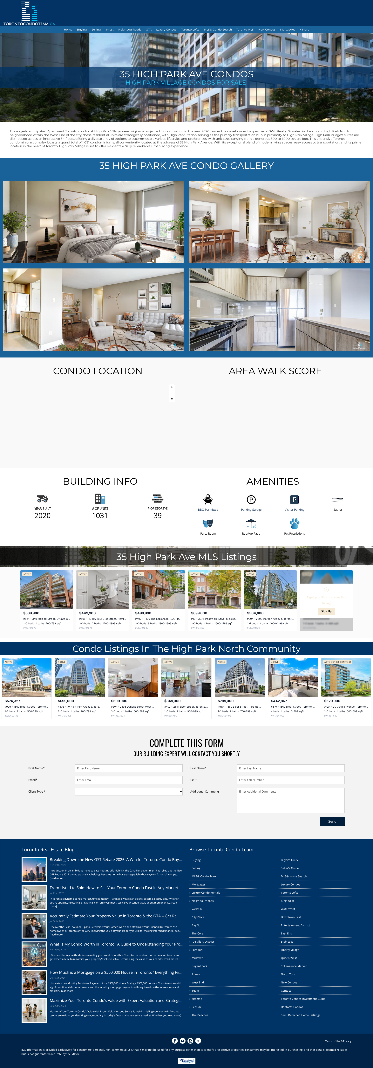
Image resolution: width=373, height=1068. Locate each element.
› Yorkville (196, 909)
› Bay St (194, 925)
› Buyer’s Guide (289, 860)
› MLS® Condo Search (203, 876)
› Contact (285, 990)
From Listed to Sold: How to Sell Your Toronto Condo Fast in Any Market (114, 887)
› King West (286, 901)
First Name (36, 768)
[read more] (56, 878)
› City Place (196, 917)
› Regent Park (198, 966)
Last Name (198, 768)
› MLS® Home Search (293, 876)
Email (32, 780)
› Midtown (196, 958)
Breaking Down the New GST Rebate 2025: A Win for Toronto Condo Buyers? (117, 859)
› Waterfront (287, 909)
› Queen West (288, 958)
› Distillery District (201, 941)
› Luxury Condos (289, 884)
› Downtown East (290, 917)
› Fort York (196, 950)
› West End (196, 982)
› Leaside (195, 1007)
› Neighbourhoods (201, 901)
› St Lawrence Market (293, 966)
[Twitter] (198, 1041)
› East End (285, 933)
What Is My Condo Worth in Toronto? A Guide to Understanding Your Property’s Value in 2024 (117, 944)
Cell (193, 780)
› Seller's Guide (289, 868)
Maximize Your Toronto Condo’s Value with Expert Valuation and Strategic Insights (117, 1000)
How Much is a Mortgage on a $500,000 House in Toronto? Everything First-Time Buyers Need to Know (117, 972)
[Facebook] (175, 1041)
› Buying (195, 860)
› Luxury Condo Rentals (204, 892)
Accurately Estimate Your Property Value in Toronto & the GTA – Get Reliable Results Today (117, 916)
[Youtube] (183, 1041)
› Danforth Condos (291, 1007)
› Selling (194, 868)
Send (332, 821)
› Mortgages (197, 884)
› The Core (196, 933)
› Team (194, 990)
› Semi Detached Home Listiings (299, 1015)
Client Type (36, 791)
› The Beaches (198, 1015)
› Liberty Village (289, 950)
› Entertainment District (294, 925)
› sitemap (195, 999)
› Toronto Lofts (288, 892)
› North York (287, 974)
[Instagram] (190, 1041)
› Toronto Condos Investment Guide (302, 999)
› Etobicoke (286, 941)
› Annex (194, 974)
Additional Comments (205, 791)
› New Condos (288, 982)
